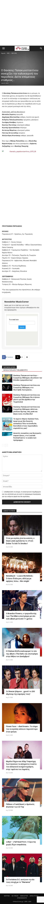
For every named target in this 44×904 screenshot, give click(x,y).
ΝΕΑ (8, 53)
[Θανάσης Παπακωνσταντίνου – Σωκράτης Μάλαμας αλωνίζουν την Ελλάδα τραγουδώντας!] (7, 378)
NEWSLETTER (24, 896)
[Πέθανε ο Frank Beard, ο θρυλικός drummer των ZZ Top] (22, 792)
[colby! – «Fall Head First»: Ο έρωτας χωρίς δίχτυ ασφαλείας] (22, 830)
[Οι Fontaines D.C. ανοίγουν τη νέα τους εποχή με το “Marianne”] (22, 868)
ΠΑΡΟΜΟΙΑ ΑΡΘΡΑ (9, 367)
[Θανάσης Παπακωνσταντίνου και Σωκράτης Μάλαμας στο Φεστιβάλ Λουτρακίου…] (7, 387)
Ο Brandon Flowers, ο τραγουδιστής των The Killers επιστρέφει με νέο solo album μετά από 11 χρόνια (21, 616)
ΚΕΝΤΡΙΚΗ (7, 896)
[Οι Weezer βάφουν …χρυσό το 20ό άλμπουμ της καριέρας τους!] (22, 679)
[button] (3, 48)
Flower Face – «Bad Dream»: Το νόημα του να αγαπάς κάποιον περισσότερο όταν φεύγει (22, 729)
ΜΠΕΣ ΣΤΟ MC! (34, 896)
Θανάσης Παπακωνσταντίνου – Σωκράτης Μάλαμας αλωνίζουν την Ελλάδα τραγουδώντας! (27, 377)
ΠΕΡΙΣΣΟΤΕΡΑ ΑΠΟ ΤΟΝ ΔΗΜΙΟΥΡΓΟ (15, 370)
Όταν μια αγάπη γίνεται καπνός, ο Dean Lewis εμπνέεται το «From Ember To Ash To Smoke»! (20, 541)
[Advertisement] (22, 23)
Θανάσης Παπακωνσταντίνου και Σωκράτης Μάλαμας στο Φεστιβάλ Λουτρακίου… (26, 387)
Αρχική (3, 53)
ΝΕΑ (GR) (14, 53)
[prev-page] (3, 445)
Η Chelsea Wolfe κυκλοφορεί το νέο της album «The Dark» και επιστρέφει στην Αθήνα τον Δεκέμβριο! (22, 653)
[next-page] (6, 445)
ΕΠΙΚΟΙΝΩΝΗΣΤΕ (22, 898)
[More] (27, 357)
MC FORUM (15, 896)
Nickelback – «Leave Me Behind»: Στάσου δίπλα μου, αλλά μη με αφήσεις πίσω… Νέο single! (19, 578)
